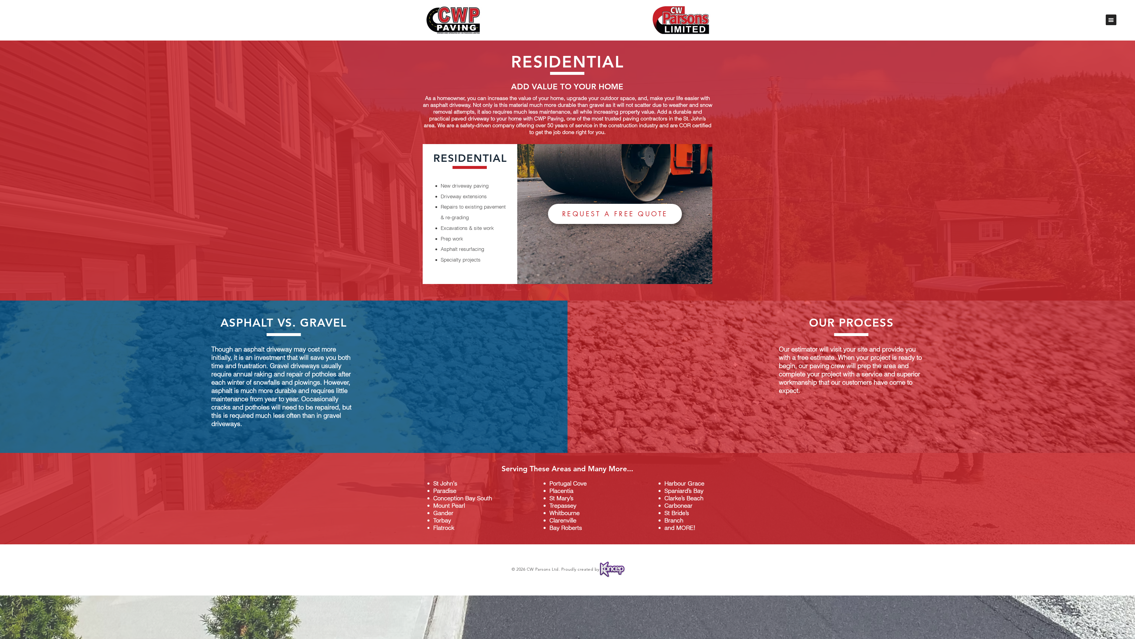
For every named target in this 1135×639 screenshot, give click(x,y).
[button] (1111, 20)
